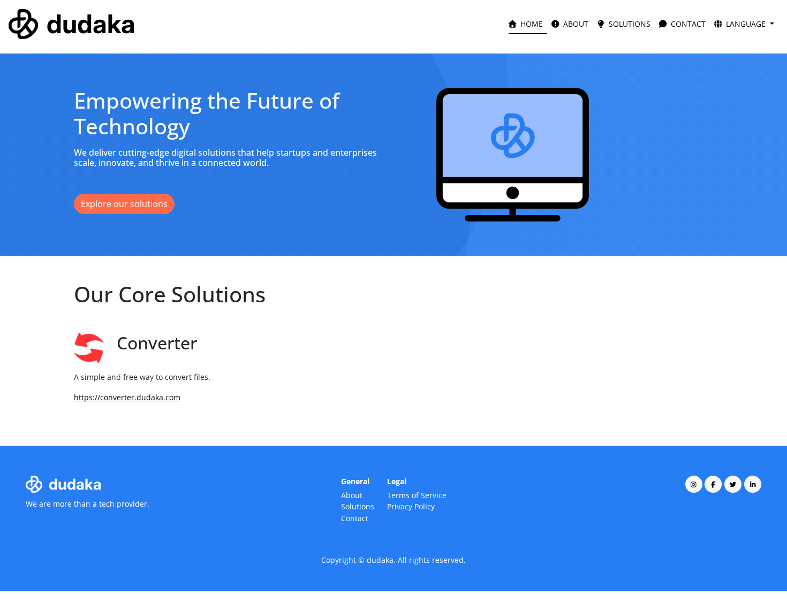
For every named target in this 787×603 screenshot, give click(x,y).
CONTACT (687, 24)
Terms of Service (417, 495)
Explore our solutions (124, 204)
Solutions (357, 506)
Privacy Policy (411, 506)
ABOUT (574, 24)
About (351, 495)
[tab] (374, 405)
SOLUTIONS (628, 24)
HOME (530, 24)
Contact (354, 518)
